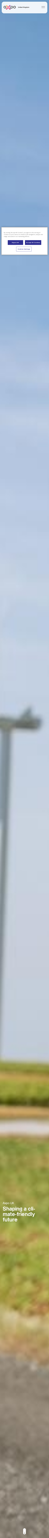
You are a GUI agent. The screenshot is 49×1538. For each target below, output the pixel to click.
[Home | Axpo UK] (10, 7)
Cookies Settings (24, 249)
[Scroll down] (24, 1531)
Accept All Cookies (33, 242)
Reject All (15, 242)
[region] (24, 241)
